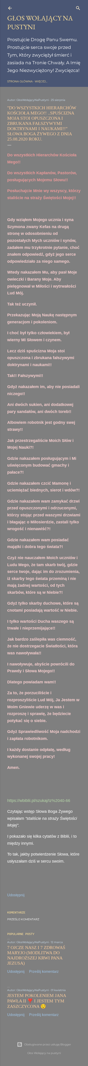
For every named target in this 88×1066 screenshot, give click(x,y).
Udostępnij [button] (16, 895)
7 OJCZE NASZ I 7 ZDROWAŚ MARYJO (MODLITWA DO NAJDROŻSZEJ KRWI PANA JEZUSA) (36, 955)
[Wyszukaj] (78, 7)
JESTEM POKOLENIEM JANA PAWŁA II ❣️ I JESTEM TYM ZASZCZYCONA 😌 (36, 1001)
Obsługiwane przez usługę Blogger (47, 1044)
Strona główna (20, 81)
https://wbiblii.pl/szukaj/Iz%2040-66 (38, 800)
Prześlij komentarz (23, 919)
